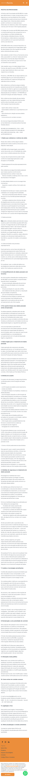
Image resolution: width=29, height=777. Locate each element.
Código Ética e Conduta (8, 757)
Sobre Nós (4, 748)
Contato (3, 755)
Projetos (3, 750)
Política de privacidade (12, 766)
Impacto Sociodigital (7, 752)
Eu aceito (7, 774)
